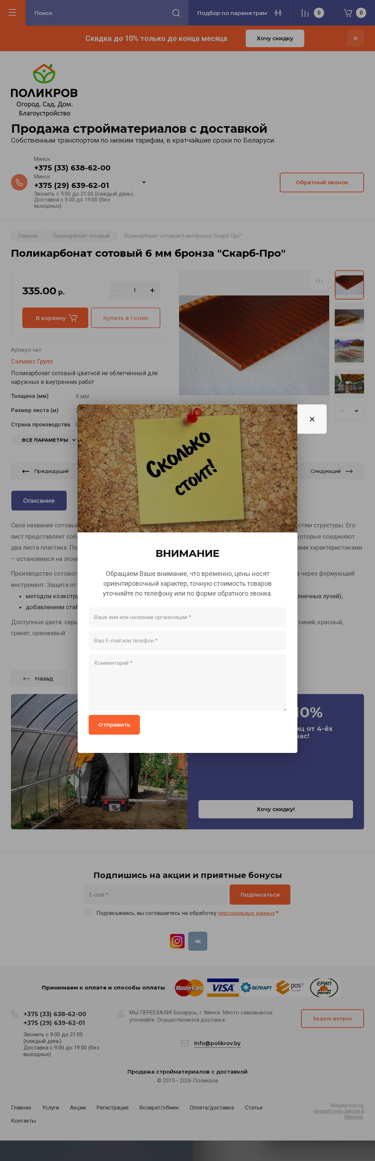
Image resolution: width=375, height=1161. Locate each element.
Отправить (114, 724)
